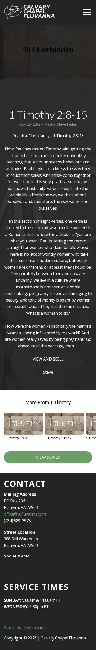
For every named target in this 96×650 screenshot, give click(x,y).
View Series (48, 457)
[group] (23, 428)
